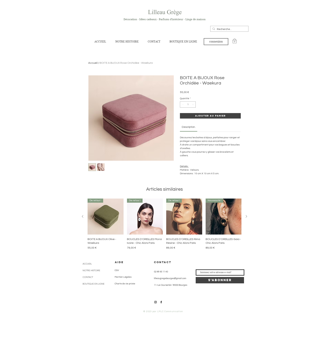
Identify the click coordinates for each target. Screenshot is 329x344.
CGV (115, 270)
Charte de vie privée (123, 283)
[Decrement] (182, 104)
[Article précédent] (83, 216)
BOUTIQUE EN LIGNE (94, 283)
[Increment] (193, 104)
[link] (235, 41)
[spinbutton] (188, 104)
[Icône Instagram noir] (155, 302)
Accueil (93, 63)
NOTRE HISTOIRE (91, 270)
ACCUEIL (87, 263)
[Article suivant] (246, 216)
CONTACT (88, 277)
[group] (164, 224)
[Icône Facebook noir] (161, 302)
